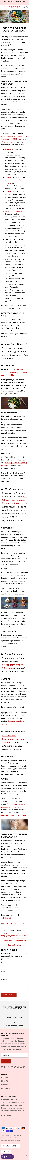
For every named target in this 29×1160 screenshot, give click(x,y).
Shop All (4, 1081)
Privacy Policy (17, 1135)
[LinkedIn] (24, 1067)
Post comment (8, 995)
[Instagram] (8, 1067)
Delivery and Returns (6, 1135)
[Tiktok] (15, 1067)
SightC (8, 918)
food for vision (14, 935)
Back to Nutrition (14, 945)
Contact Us (5, 1085)
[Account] (23, 7)
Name (3, 963)
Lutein (7, 211)
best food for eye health (10, 933)
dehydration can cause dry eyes (14, 815)
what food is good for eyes (8, 937)
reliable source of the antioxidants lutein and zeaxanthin (14, 372)
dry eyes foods (21, 933)
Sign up (6, 1061)
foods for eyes (22, 935)
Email (3, 971)
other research (7, 142)
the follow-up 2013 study (11, 139)
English (5, 1151)
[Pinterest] (18, 1067)
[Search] (5, 7)
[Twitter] (2, 1067)
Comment (4, 979)
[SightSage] (14, 7)
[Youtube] (12, 1067)
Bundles (4, 1077)
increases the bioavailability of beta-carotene (13, 739)
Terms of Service (14, 1138)
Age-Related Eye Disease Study (14, 136)
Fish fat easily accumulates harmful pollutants (14, 500)
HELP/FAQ (5, 1088)
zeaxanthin (18, 211)
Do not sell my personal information (10, 1140)
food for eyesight (5, 935)
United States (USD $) (9, 1146)
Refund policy (4, 1138)
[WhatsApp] (21, 1067)
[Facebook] (5, 1067)
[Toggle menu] (2, 7)
